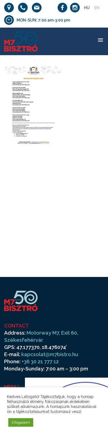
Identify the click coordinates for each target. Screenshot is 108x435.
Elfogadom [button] (21, 422)
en (96, 8)
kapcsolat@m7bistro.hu (49, 354)
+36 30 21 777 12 (40, 361)
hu (87, 8)
